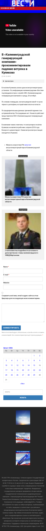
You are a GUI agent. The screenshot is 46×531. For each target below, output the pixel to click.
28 (28, 375)
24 (6, 375)
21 (28, 370)
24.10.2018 (6, 76)
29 (34, 375)
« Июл (22, 384)
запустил (27, 145)
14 (28, 365)
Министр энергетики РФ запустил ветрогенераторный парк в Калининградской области (22, 199)
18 (12, 370)
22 (34, 370)
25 (12, 375)
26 (17, 375)
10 (6, 365)
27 (23, 375)
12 (17, 365)
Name (6, 267)
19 (17, 370)
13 (23, 365)
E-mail (6, 275)
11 (12, 365)
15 (34, 365)
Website (6, 283)
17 (6, 370)
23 (40, 370)
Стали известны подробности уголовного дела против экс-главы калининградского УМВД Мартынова (21, 253)
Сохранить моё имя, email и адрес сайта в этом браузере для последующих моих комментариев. (21, 297)
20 (23, 370)
